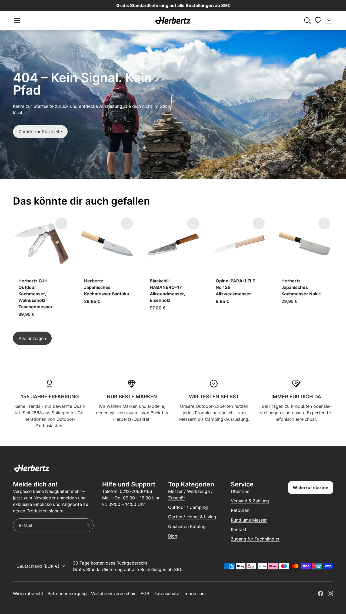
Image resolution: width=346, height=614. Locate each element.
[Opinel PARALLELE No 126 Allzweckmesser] (238, 269)
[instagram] (330, 593)
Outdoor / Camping (188, 507)
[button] (17, 20)
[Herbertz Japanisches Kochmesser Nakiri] (304, 269)
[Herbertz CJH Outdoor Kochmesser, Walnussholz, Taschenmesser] (41, 269)
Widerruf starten (310, 487)
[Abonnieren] (88, 525)
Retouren (240, 510)
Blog (172, 536)
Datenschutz (166, 593)
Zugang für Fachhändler (255, 539)
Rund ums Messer (249, 520)
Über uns (240, 491)
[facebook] (320, 593)
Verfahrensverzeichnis (113, 593)
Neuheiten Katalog (187, 526)
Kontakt (239, 529)
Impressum (195, 593)
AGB (145, 593)
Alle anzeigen (32, 338)
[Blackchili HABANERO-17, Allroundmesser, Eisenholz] (172, 269)
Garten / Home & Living (192, 516)
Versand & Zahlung (250, 500)
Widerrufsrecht (28, 593)
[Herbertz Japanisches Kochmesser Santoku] (107, 269)
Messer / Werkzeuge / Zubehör (190, 494)
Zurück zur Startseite (40, 131)
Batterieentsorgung (67, 593)
